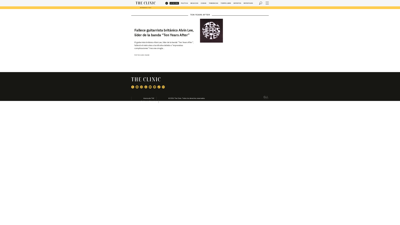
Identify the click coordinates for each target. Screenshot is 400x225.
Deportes (237, 3)
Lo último (174, 3)
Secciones (267, 3)
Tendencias (213, 3)
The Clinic (166, 3)
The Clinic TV (150, 87)
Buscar (260, 3)
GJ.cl (265, 97)
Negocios (194, 3)
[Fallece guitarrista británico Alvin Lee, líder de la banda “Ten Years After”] (234, 31)
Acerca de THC (148, 98)
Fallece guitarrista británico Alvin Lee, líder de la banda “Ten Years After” (164, 32)
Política (184, 3)
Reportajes (248, 3)
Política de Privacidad (148, 101)
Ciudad (203, 3)
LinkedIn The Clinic (154, 87)
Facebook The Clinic (137, 87)
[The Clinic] (145, 3)
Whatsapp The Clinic (145, 87)
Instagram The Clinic (141, 87)
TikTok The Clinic (159, 87)
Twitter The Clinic (132, 87)
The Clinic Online (143, 55)
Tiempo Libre (226, 3)
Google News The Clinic (163, 87)
